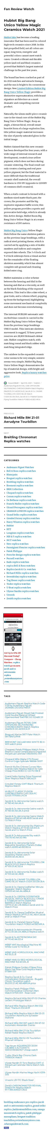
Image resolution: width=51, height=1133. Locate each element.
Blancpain (12, 474)
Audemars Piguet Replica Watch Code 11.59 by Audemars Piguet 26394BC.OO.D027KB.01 (25, 705)
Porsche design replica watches (23, 554)
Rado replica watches (18, 562)
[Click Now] (13, 634)
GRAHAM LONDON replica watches (25, 511)
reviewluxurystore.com (27, 1120)
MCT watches (14, 540)
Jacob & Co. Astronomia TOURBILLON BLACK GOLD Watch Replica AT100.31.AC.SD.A (24, 864)
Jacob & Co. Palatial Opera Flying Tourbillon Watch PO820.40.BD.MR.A (24, 923)
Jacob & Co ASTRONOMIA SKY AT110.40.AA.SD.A (20, 938)
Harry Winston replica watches (23, 522)
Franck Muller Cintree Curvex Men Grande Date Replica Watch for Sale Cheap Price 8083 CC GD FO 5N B (24, 769)
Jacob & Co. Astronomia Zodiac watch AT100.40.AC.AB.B (24, 873)
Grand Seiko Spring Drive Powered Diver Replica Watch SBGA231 (23, 777)
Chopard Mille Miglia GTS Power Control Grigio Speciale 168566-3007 (24, 760)
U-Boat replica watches (19, 587)
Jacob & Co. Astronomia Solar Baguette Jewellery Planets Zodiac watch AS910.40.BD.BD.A (23, 845)
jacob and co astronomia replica (10, 672)
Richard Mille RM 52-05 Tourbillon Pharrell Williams (23, 1039)
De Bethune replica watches (21, 500)
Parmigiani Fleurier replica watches (26, 547)
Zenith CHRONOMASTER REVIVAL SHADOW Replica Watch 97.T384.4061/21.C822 (23, 1087)
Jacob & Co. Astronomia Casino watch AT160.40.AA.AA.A (24, 802)
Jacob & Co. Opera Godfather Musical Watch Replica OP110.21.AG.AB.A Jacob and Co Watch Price (25, 914)
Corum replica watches (19, 496)
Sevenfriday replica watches (21, 576)
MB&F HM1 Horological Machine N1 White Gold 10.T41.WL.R (23, 946)
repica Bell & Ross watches (21, 565)
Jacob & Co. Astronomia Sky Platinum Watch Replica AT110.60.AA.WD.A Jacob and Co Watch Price (24, 828)
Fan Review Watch (19, 9)
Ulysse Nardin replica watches (23, 591)
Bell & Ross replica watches (21, 471)
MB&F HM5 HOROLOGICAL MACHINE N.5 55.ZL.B (24, 953)
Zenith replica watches (19, 598)
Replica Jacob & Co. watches (21, 569)
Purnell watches (15, 558)
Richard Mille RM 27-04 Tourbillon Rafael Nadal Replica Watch (23, 1031)
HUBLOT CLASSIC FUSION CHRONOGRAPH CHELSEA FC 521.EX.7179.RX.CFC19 (21, 793)
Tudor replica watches (18, 584)
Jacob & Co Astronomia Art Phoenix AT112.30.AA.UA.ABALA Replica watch (24, 930)
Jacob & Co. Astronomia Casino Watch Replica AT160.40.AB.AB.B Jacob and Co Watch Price (24, 818)
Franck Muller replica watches (23, 503)
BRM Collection (15, 489)
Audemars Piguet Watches (20, 467)
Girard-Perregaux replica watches (24, 507)
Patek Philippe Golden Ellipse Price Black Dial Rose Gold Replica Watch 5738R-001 (23, 969)
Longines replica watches (20, 533)
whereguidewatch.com (16, 1124)
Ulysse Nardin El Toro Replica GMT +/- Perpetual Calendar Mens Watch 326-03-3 (25, 1065)
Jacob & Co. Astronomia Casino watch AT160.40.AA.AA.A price (24, 809)
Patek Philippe (14, 551)
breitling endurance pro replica (20, 1102)
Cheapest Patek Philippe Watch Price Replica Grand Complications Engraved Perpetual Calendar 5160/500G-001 (25, 751)
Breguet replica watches (19, 478)
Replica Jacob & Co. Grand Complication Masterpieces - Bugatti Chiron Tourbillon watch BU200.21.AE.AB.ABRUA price (24, 980)
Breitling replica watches (20, 482)
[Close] (21, 615)
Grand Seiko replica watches (22, 514)
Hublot (37, 383)
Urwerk (11, 595)
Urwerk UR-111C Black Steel (19, 1080)
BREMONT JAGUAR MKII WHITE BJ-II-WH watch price (25, 743)
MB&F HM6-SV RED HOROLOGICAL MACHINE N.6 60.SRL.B (23, 961)
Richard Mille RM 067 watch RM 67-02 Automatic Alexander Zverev (25, 1024)
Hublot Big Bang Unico (16, 230)
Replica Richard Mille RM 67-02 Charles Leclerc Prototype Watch (25, 999)
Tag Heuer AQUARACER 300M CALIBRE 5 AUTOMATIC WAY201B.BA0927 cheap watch (21, 1048)
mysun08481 (13, 383)
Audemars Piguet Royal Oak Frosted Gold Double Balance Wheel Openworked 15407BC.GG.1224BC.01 (24, 715)
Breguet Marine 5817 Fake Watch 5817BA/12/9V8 (22, 735)
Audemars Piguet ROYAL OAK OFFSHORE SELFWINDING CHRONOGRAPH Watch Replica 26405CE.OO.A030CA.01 (24, 388)
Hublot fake (10, 37)
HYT (9, 529)
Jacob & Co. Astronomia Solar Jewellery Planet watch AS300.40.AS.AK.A (20, 854)
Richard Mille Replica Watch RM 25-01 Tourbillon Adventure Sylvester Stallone (24, 1015)
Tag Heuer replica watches (21, 580)
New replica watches (18, 543)
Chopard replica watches (20, 492)
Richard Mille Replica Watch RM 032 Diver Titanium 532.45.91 (24, 1007)
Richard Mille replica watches (22, 573)
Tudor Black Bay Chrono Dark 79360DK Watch (20, 1056)
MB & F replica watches (19, 536)
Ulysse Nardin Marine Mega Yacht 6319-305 (25, 1073)
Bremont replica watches (20, 485)
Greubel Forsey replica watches (23, 518)
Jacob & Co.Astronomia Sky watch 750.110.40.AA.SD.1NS (22, 836)
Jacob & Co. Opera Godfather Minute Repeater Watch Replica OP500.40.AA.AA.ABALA (24, 889)
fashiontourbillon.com (24, 1109)
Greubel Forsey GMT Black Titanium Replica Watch (24, 785)
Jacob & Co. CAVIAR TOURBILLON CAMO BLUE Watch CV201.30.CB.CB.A (23, 394)
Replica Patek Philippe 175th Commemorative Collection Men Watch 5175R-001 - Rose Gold (22, 991)
